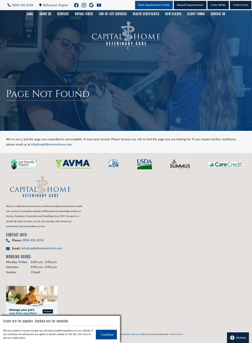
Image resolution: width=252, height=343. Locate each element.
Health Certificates (146, 13)
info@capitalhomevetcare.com (51, 144)
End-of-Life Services (113, 13)
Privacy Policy (176, 334)
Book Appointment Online (154, 5)
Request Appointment (190, 5)
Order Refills (218, 5)
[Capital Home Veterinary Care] (126, 35)
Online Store (240, 5)
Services (63, 13)
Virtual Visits (84, 13)
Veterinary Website (139, 334)
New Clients (173, 13)
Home (30, 13)
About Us (45, 13)
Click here (82, 334)
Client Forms (196, 13)
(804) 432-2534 (22, 5)
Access (241, 337)
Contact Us (218, 13)
